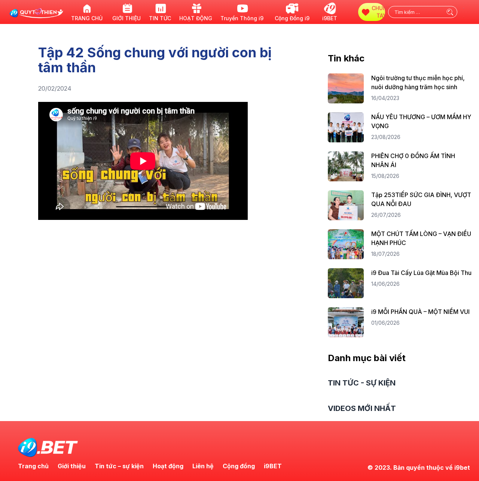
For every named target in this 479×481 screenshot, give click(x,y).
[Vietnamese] (464, 16)
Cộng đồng (239, 466)
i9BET (273, 466)
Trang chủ (33, 466)
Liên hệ (203, 466)
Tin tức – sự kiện (119, 466)
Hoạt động (168, 466)
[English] (464, 7)
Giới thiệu (72, 466)
